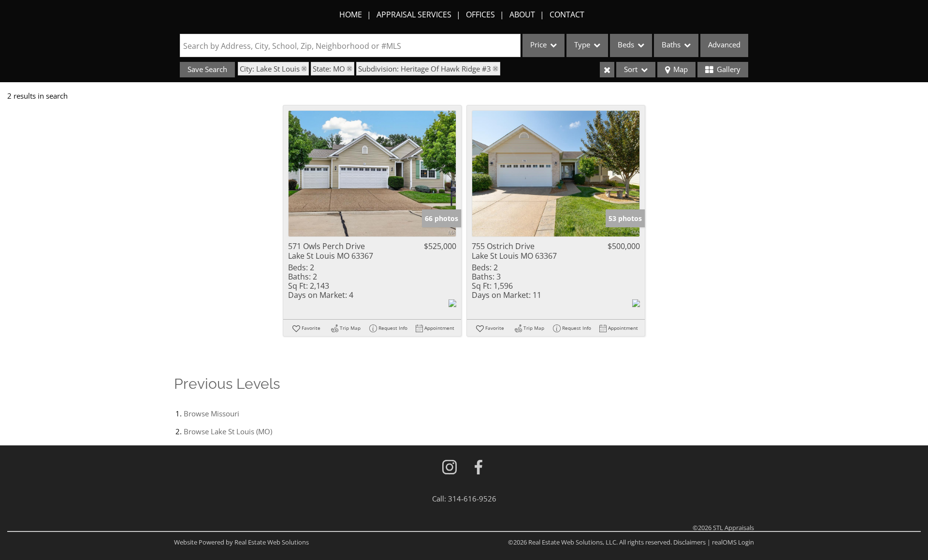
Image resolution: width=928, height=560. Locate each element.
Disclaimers (689, 542)
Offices (480, 14)
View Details (372, 173)
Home (350, 14)
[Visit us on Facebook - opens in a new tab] (478, 468)
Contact (567, 14)
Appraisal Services (414, 14)
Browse (211, 413)
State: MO (329, 69)
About (522, 14)
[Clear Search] (607, 69)
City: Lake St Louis (270, 69)
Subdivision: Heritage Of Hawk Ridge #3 (424, 69)
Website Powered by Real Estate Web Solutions (241, 542)
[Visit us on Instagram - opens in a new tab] (449, 468)
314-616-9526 (472, 498)
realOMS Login (733, 542)
